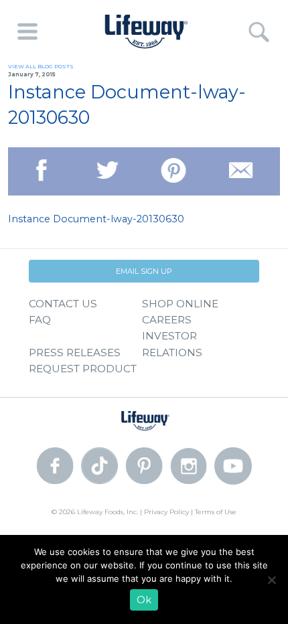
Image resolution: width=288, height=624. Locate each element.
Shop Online (180, 303)
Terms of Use (215, 512)
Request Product (83, 368)
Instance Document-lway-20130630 (96, 219)
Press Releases (75, 352)
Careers (167, 319)
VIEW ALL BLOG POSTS (41, 66)
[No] (271, 580)
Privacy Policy (166, 512)
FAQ (40, 319)
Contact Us (63, 303)
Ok (144, 600)
